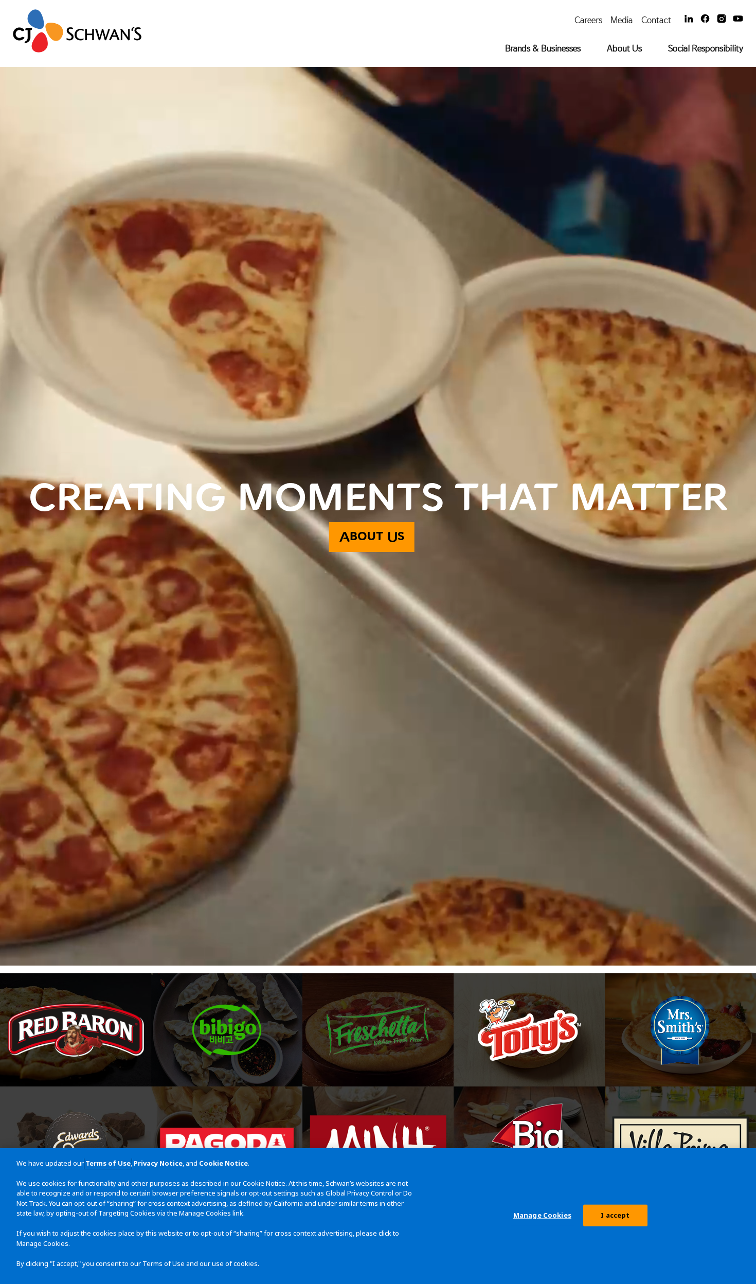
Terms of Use (108, 1163)
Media (621, 19)
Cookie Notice (223, 1163)
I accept (615, 1215)
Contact (656, 19)
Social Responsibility (705, 48)
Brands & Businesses (543, 48)
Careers (588, 19)
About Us (624, 48)
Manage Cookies (542, 1215)
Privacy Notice (158, 1163)
